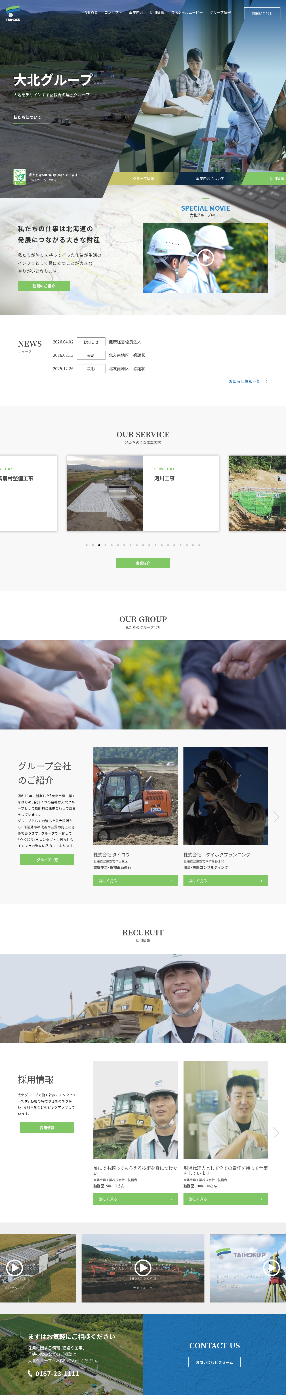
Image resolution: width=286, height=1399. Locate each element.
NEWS (91, 12)
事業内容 (136, 12)
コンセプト (113, 12)
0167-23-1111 (58, 1373)
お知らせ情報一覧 (245, 381)
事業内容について (143, 178)
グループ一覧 (47, 859)
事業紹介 (143, 563)
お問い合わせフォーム (214, 1362)
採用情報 (210, 178)
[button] (87, 545)
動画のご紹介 (44, 285)
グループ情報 (220, 12)
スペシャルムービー (187, 12)
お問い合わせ (262, 13)
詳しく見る (108, 880)
